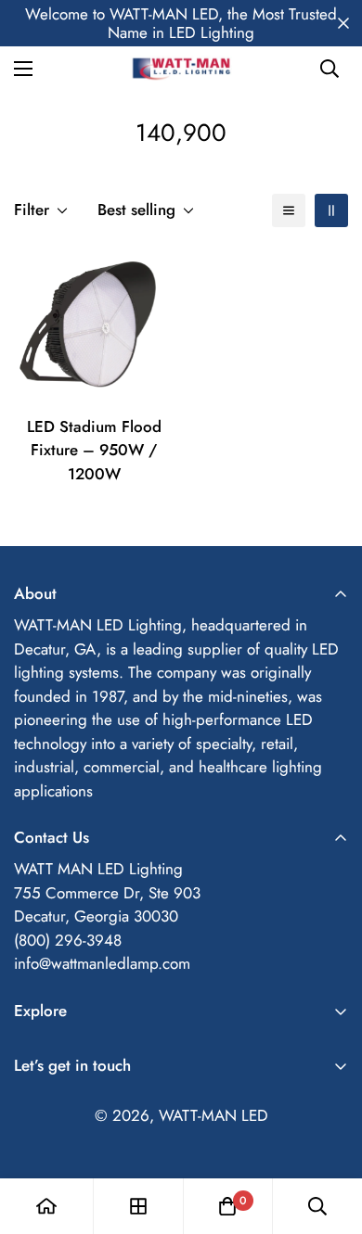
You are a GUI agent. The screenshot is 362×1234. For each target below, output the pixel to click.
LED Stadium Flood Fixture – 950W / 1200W (94, 450)
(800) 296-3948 (68, 940)
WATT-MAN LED (213, 1115)
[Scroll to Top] (328, 1135)
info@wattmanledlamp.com (102, 963)
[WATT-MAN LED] (181, 68)
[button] (227, 1206)
